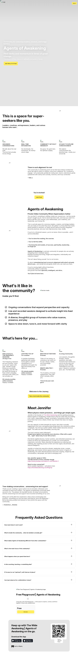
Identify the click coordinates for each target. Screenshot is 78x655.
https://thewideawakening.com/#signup (40, 467)
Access (26, 611)
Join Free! (39, 197)
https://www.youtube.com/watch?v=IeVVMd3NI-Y (43, 461)
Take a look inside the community (39, 396)
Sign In (74, 3)
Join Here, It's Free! (11, 63)
